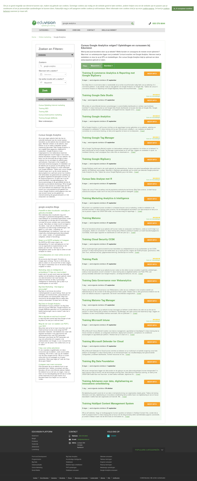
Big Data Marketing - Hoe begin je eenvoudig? (51, 287)
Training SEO (43, 108)
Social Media (36, 470)
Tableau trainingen (106, 459)
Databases (69, 462)
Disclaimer (62, 477)
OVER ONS (76, 30)
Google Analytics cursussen (108, 470)
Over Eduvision (44, 477)
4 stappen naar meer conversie (50, 364)
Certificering (116, 477)
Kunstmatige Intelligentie (73, 459)
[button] (28, 11)
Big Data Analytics (71, 456)
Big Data (34, 462)
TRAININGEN (61, 30)
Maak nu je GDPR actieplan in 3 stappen (54, 240)
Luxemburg (35, 449)
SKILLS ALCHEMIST (109, 30)
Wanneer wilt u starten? (48, 71)
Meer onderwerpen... (46, 121)
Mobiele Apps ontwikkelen (74, 465)
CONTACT (91, 30)
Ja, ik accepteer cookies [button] (182, 8)
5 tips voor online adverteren (49, 348)
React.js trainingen (106, 465)
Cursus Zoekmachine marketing (50, 115)
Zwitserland (35, 447)
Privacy (70, 477)
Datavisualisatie (37, 465)
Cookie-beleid (94, 477)
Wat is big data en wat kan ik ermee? (52, 316)
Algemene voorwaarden (81, 477)
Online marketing (45, 37)
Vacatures (54, 477)
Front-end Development (39, 456)
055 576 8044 (158, 23)
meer (140, 88)
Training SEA (43, 111)
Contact (35, 477)
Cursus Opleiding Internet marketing (52, 105)
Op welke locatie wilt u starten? (51, 79)
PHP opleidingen (71, 467)
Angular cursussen (106, 462)
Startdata (108, 65)
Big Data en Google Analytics (49, 303)
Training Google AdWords (48, 118)
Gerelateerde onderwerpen (52, 99)
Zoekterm (42, 62)
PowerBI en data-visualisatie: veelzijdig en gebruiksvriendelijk (54, 211)
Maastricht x (96, 65)
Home (34, 37)
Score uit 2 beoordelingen (153, 96)
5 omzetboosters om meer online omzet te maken (54, 256)
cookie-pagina (148, 8)
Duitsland (35, 441)
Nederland (35, 436)
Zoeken (42, 55)
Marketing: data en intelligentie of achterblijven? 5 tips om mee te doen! (52, 271)
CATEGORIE (43, 30)
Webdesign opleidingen (107, 467)
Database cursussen (72, 470)
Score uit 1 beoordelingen (153, 138)
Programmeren (36, 459)
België (34, 438)
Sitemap (103, 477)
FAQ (109, 477)
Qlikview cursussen (106, 456)
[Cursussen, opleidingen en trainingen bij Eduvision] (43, 23)
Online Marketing (37, 467)
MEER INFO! (152, 73)
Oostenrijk (35, 444)
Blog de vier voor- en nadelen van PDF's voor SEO (54, 324)
